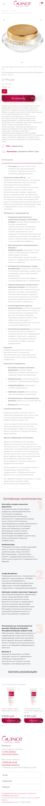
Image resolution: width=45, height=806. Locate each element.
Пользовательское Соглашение (14, 793)
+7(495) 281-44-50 (9, 762)
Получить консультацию (22, 672)
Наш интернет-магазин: (12, 749)
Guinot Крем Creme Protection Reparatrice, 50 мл (33, 711)
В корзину (11, 721)
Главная (5, 11)
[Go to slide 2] (23, 62)
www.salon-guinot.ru (11, 765)
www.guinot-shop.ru (10, 754)
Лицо (13, 11)
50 (4, 91)
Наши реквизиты (8, 802)
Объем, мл (6, 87)
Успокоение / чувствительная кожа (17, 13)
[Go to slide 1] (21, 62)
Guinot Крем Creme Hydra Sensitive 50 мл (10, 710)
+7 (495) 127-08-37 (9, 752)
